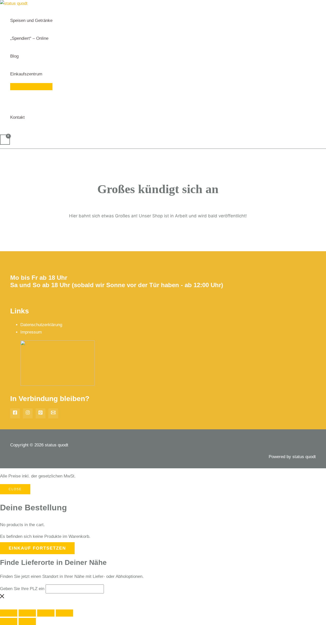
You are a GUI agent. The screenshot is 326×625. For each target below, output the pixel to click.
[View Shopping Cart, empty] (5, 140)
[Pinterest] (40, 413)
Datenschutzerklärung (41, 324)
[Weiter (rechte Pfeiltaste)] (27, 621)
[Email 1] (53, 413)
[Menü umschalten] (31, 86)
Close (15, 489)
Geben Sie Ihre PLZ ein (22, 588)
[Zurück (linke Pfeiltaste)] (8, 621)
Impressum (31, 332)
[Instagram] (28, 413)
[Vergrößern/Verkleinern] (8, 613)
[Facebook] (15, 413)
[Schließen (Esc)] (64, 613)
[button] (44, 74)
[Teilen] (46, 613)
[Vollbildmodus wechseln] (27, 613)
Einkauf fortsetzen (37, 548)
